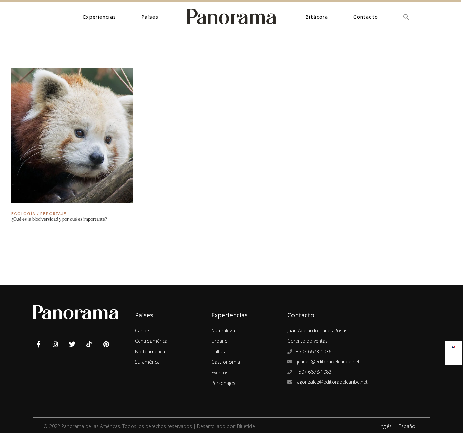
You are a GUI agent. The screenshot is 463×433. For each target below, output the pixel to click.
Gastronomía (225, 362)
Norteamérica (150, 351)
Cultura (219, 351)
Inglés (386, 426)
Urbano (219, 341)
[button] (406, 17)
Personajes (223, 383)
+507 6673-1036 (313, 351)
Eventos (219, 372)
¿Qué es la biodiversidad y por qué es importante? (59, 219)
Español (407, 426)
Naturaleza (223, 330)
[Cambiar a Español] (453, 345)
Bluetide (246, 426)
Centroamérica (151, 341)
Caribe (142, 330)
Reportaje (53, 213)
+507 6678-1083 (313, 372)
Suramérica (147, 362)
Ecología (23, 213)
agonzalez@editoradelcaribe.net (332, 382)
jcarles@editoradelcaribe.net (328, 361)
